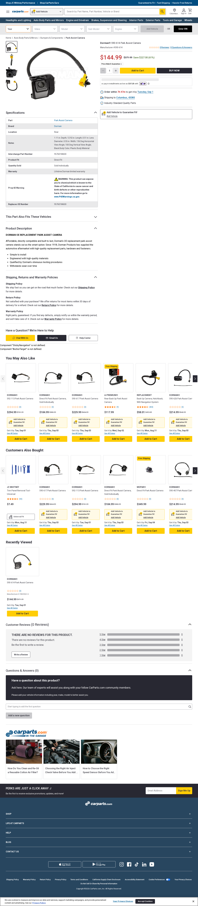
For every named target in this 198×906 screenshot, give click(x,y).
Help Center (85, 338)
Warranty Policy (53, 319)
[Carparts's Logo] (20, 11)
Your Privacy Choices (183, 880)
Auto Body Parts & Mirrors (26, 38)
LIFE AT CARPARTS (15, 823)
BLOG (8, 842)
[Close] (193, 901)
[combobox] (18, 28)
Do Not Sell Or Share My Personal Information (99, 884)
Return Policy (49, 305)
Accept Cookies (145, 901)
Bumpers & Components (51, 38)
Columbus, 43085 (125, 97)
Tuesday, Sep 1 (145, 92)
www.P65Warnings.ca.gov (66, 197)
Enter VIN (183, 29)
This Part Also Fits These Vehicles (28, 216)
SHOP (8, 814)
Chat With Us (22, 338)
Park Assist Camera (63, 120)
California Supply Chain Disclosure (106, 880)
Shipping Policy (86, 287)
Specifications (15, 112)
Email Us (53, 338)
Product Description (19, 228)
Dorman (58, 126)
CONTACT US (12, 851)
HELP (8, 833)
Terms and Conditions (79, 880)
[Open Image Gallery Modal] (58, 73)
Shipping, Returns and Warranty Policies (32, 277)
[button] (18, 425)
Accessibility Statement (134, 880)
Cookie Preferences (157, 880)
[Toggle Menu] (8, 12)
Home (8, 38)
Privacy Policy (60, 880)
